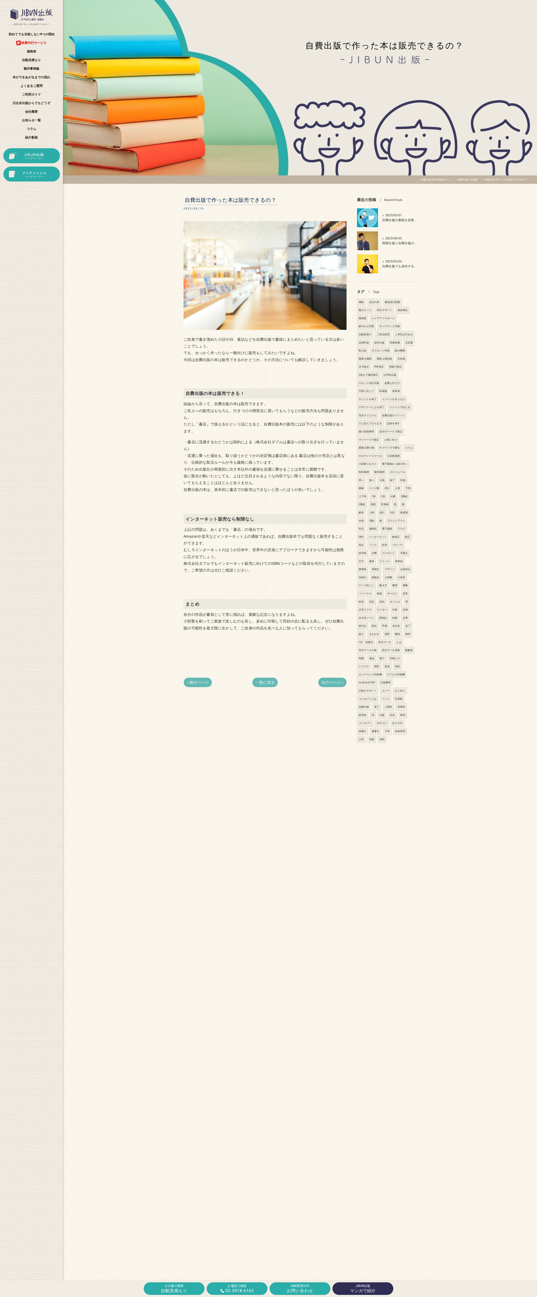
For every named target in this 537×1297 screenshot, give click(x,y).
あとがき (397, 723)
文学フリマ (365, 609)
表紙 (373, 504)
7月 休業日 (366, 642)
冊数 (405, 585)
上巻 (397, 488)
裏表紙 (362, 569)
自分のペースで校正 (390, 431)
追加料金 (364, 342)
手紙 (384, 625)
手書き (404, 553)
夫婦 (405, 609)
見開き (375, 569)
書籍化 (373, 528)
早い (361, 480)
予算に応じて (366, 391)
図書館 (409, 650)
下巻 (408, 488)
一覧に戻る (265, 682)
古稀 (374, 553)
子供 (387, 731)
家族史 (375, 577)
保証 (397, 666)
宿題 (371, 739)
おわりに (382, 723)
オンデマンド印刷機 (370, 674)
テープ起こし (366, 585)
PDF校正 (379, 366)
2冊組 (404, 496)
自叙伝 (362, 577)
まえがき (374, 634)
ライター (382, 609)
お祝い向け (391, 439)
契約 (376, 666)
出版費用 (386, 682)
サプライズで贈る (389, 447)
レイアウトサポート (383, 318)
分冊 (392, 496)
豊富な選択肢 (384, 358)
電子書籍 (387, 528)
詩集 (394, 617)
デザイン (390, 569)
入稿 (382, 480)
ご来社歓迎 (383, 334)
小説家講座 (393, 455)
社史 (392, 715)
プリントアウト (396, 520)
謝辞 (387, 634)
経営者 (362, 715)
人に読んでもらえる (370, 423)
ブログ (401, 528)
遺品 (371, 658)
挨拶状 (404, 512)
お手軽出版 (389, 374)
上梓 (371, 512)
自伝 (382, 601)
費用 (394, 585)
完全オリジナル (368, 415)
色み (361, 544)
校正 (407, 536)
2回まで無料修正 (368, 374)
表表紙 (399, 561)
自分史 (396, 625)
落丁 (382, 658)
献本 (361, 512)
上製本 (388, 706)
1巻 (374, 496)
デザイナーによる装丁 (371, 407)
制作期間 (364, 472)
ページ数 (374, 488)
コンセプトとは (368, 698)
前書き (362, 731)
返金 (387, 666)
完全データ (384, 642)
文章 (405, 617)
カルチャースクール (370, 455)
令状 (361, 520)
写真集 (399, 698)
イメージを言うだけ (393, 399)
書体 (371, 561)
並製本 (401, 706)
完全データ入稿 (368, 650)
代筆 (394, 609)
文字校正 (364, 366)
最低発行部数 (392, 302)
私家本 (396, 391)
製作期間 (379, 472)
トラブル (364, 666)
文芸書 (409, 342)
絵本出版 (379, 342)
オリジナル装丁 (368, 399)
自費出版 (364, 706)
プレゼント (388, 553)
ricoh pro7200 (367, 682)
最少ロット (365, 310)
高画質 (362, 318)
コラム (409, 447)
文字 (361, 561)
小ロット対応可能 (369, 383)
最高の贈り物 (366, 447)
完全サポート (384, 310)
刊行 (392, 512)
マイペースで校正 (369, 439)
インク (373, 544)
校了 (392, 480)
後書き (375, 731)
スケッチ (397, 544)
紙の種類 (400, 350)
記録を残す (393, 423)
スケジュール (397, 472)
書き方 (383, 585)
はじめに (400, 690)
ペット (386, 698)
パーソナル (365, 593)
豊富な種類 (365, 358)
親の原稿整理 (366, 431)
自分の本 (374, 302)
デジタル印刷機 (396, 674)
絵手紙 (362, 553)
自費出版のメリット (393, 415)
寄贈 (361, 658)
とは (398, 642)
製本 (402, 715)
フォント (384, 561)
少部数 (388, 577)
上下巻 (362, 496)
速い (371, 480)
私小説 (362, 350)
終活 (361, 601)
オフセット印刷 (381, 350)
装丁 (376, 706)
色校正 (396, 536)
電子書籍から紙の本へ (395, 463)
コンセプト (365, 723)
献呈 (408, 634)
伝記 (371, 601)
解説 (397, 634)
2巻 (383, 496)
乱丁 (408, 625)
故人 (361, 634)
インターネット (378, 536)
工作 (361, 739)
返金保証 (403, 310)
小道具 (401, 577)
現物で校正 (395, 366)
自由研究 (400, 731)
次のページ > (332, 682)
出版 (382, 715)
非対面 (401, 358)
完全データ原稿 (391, 650)
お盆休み (405, 569)
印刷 (402, 480)
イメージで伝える (400, 407)
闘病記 (383, 617)
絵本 (384, 544)
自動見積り (365, 334)
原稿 (382, 739)
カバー (386, 690)
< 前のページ (198, 682)
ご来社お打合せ (404, 334)
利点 (361, 528)
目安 (405, 593)
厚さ (387, 488)
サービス (392, 593)
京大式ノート (366, 617)
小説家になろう (368, 463)
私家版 (383, 391)
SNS (361, 536)
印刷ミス (395, 658)
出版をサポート (368, 690)
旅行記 (362, 625)
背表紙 (385, 504)
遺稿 (361, 302)
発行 (382, 512)
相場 (379, 593)
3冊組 (362, 504)
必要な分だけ (392, 383)
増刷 (371, 520)
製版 (361, 488)
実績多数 (395, 342)
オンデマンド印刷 (389, 326)
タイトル (395, 601)
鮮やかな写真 (366, 326)
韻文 (374, 625)
